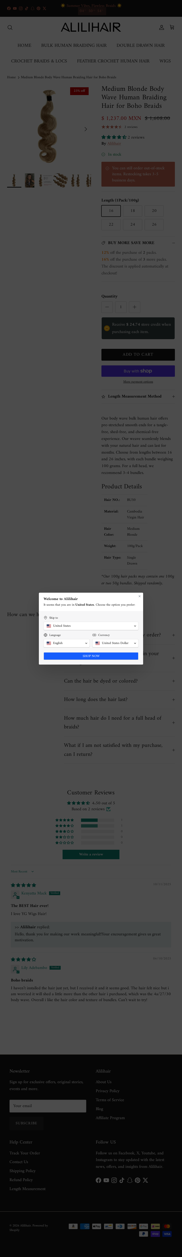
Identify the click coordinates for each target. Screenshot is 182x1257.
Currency (104, 635)
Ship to (53, 618)
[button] (91, 626)
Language (55, 635)
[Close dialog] (139, 596)
